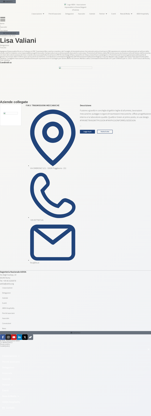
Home (2, 23)
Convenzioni (6, 323)
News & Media (125, 14)
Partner (102, 14)
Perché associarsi (55, 14)
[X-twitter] (25, 337)
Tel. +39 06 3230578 (8, 280)
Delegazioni (69, 14)
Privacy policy (5, 344)
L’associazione (37, 14)
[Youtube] (14, 337)
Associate (81, 14)
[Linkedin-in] (19, 337)
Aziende (92, 14)
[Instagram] (8, 337)
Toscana (3, 47)
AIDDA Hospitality (143, 14)
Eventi (113, 14)
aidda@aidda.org (7, 283)
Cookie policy (5, 346)
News (4, 328)
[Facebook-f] (3, 337)
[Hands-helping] (30, 337)
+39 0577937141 (37, 220)
